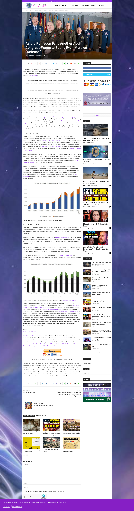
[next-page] (27, 455)
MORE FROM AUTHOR (41, 415)
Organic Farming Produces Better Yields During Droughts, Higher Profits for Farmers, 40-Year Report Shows (69, 394)
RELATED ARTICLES (29, 415)
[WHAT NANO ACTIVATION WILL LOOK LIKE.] (87, 347)
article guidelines (63, 338)
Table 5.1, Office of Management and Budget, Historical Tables (45, 220)
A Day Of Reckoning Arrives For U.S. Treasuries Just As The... (96, 203)
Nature (103, 1)
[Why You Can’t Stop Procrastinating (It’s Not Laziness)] (32, 443)
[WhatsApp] (35, 63)
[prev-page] (24, 455)
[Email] (49, 63)
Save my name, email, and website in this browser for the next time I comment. (45, 491)
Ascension (39, 1)
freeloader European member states (51, 309)
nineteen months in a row (62, 237)
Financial (92, 1)
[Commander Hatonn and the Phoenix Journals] (97, 152)
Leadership (97, 1)
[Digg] (74, 63)
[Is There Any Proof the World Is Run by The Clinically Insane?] (32, 425)
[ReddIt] (39, 63)
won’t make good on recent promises (68, 311)
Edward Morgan (30, 55)
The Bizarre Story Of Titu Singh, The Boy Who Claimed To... (96, 139)
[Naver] (78, 63)
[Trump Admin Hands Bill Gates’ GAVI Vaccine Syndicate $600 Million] (87, 339)
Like (109, 67)
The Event (65, 5)
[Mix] (71, 63)
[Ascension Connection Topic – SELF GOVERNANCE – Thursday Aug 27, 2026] (87, 272)
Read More (97, 115)
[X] (28, 63)
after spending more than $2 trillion (51, 146)
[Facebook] (24, 63)
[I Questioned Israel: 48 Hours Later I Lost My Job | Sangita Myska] (97, 216)
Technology (85, 1)
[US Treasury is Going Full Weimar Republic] (52, 442)
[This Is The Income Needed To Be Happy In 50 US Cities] (72, 443)
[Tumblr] (67, 63)
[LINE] (64, 63)
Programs (85, 5)
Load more (96, 352)
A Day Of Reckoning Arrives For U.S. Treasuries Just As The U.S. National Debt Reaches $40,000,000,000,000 (51, 433)
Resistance (74, 5)
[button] (107, 5)
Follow (108, 71)
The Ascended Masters (29, 392)
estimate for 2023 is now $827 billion (51, 140)
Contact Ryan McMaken (29, 332)
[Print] (60, 63)
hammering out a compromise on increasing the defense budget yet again (58, 117)
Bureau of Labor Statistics (70, 301)
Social (93, 5)
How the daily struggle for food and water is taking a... (96, 182)
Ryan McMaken (27, 336)
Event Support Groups (47, 1)
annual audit (48, 80)
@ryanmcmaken (36, 336)
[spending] (52, 200)
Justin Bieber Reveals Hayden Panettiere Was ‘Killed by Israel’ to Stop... (95, 249)
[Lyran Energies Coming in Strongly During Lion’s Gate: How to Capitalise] (72, 425)
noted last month (32, 75)
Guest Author (86, 163)
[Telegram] (53, 63)
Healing (67, 1)
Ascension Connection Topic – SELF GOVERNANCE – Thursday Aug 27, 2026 (101, 271)
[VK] (46, 63)
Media (72, 1)
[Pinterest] (31, 63)
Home (57, 5)
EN (109, 1)
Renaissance (78, 1)
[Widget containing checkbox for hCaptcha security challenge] (35, 497)
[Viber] (56, 63)
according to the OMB (66, 255)
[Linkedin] (42, 63)
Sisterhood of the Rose (59, 1)
